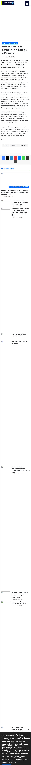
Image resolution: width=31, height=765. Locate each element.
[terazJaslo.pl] (7, 3)
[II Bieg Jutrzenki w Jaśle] (5, 336)
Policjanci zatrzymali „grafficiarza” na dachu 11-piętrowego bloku (20, 202)
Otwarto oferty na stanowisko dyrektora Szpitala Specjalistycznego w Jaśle (21, 469)
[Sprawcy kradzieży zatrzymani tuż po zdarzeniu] (5, 730)
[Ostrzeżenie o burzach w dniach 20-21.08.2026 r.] (5, 663)
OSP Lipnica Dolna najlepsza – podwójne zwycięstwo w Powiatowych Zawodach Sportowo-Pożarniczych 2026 (20, 212)
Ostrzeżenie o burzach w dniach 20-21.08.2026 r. (19, 603)
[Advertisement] (15, 22)
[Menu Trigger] (27, 3)
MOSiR (14, 145)
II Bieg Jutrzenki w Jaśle (19, 334)
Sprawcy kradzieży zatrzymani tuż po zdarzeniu (20, 728)
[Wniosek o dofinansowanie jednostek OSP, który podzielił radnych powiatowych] (5, 594)
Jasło (6, 145)
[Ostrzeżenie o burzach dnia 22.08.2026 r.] (5, 403)
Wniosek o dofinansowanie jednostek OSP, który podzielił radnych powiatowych (20, 594)
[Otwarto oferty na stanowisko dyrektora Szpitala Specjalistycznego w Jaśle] (5, 528)
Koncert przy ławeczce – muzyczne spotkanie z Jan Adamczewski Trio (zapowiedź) (14, 192)
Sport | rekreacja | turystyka (10, 43)
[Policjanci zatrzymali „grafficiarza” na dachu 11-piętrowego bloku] (5, 203)
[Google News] (15, 151)
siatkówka (24, 145)
